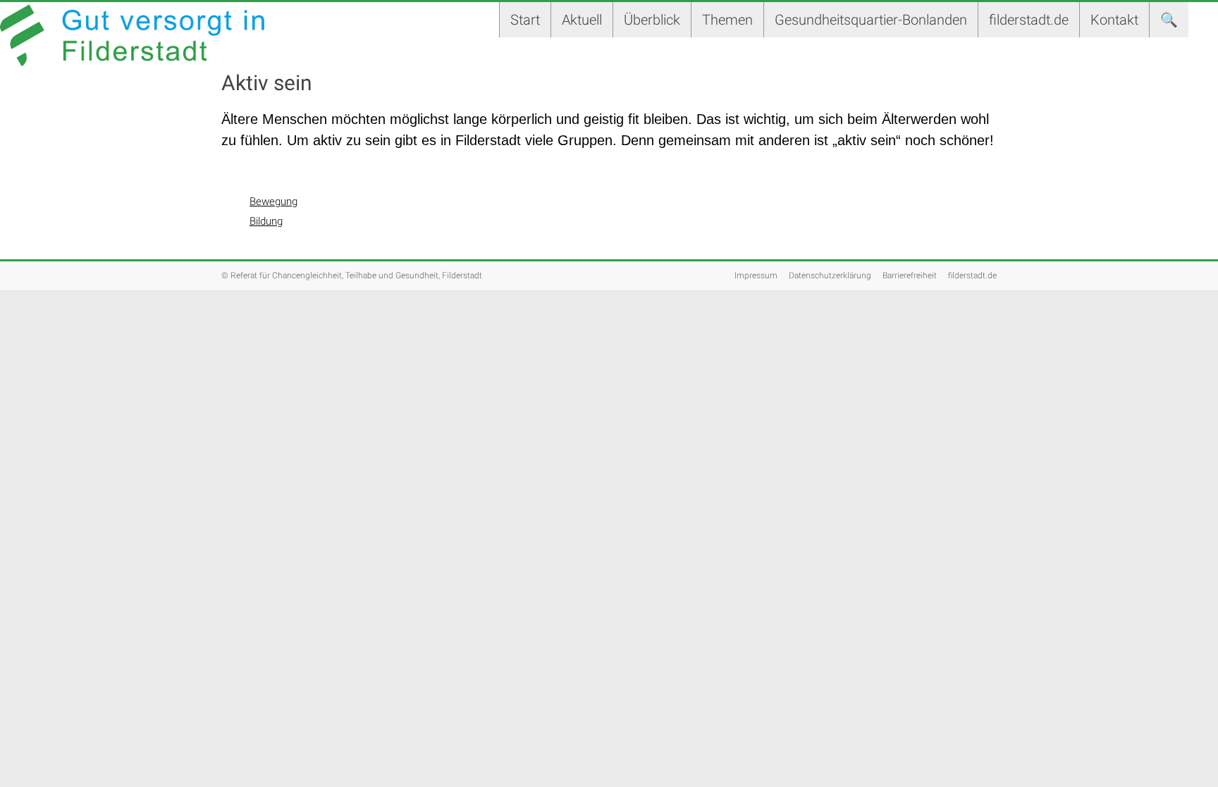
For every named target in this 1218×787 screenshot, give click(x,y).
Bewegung (273, 201)
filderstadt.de (1029, 19)
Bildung (266, 221)
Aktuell (582, 19)
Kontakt (1114, 19)
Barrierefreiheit (909, 275)
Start (525, 19)
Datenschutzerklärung (830, 275)
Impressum (755, 275)
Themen (727, 19)
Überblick (652, 19)
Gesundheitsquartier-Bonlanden (871, 19)
